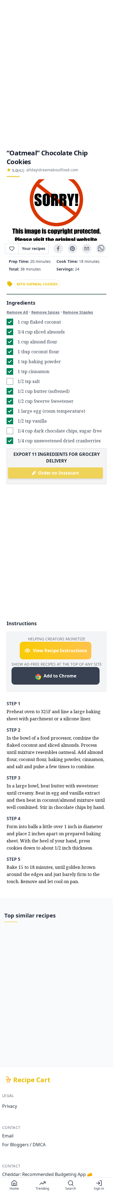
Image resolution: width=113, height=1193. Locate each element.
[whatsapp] (101, 248)
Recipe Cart (31, 1079)
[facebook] (58, 248)
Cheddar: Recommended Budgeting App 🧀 (47, 1174)
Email (7, 1136)
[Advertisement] (56, 74)
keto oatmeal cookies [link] (37, 284)
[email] (87, 248)
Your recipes (33, 248)
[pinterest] (72, 248)
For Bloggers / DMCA (24, 1145)
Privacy (9, 1106)
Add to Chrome (60, 676)
